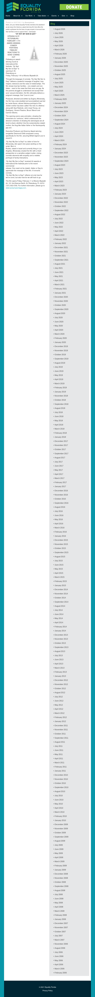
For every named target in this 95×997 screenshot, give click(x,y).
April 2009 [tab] (59, 857)
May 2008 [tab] (59, 903)
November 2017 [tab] (61, 445)
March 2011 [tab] (59, 763)
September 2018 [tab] (61, 404)
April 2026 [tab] (59, 46)
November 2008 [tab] (61, 878)
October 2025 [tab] (60, 70)
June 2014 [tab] (59, 614)
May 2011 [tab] (59, 754)
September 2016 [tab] (61, 503)
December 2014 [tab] (61, 589)
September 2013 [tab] (61, 647)
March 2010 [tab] (59, 812)
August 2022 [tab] (60, 214)
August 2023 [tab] (60, 165)
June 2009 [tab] (59, 849)
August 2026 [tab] (60, 29)
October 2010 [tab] (60, 783)
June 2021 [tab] (59, 272)
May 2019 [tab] (59, 375)
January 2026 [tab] (60, 58)
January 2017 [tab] (60, 486)
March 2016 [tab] (59, 528)
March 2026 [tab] (59, 50)
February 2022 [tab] (61, 239)
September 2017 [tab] (61, 454)
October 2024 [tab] (60, 116)
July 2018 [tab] (59, 412)
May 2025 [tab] (59, 87)
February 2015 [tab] (61, 581)
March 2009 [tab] (59, 861)
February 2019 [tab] (61, 388)
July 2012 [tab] (59, 697)
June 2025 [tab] (59, 83)
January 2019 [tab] (60, 392)
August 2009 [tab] (60, 841)
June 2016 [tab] (59, 515)
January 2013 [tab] (60, 676)
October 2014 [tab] (60, 598)
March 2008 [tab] (59, 911)
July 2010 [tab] (59, 796)
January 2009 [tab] (60, 870)
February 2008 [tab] (61, 915)
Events (53, 16)
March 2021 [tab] (59, 285)
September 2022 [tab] (61, 210)
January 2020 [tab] (60, 342)
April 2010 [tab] (59, 808)
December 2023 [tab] (61, 153)
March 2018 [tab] (59, 429)
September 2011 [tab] (61, 738)
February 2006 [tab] (61, 973)
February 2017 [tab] (61, 482)
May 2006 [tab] (59, 960)
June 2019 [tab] (59, 371)
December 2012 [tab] (61, 680)
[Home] (23, 7)
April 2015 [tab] (59, 573)
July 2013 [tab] (59, 655)
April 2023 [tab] (59, 181)
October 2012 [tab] (60, 688)
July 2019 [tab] (59, 367)
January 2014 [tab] (60, 631)
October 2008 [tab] (60, 882)
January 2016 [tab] (60, 536)
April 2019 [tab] (59, 379)
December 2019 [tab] (61, 346)
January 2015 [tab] (60, 585)
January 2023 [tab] (60, 194)
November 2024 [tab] (61, 111)
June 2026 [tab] (59, 37)
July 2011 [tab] (59, 746)
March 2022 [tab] (59, 235)
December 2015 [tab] (61, 540)
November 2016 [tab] (61, 495)
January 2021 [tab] (60, 293)
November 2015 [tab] (61, 544)
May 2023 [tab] (59, 177)
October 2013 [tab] (60, 643)
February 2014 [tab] (61, 627)
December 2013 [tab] (61, 635)
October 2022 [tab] (60, 206)
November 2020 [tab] (61, 301)
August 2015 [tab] (60, 557)
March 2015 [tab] (59, 577)
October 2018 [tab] (60, 400)
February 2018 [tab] (61, 433)
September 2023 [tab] (61, 161)
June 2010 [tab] (59, 800)
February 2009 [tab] (61, 866)
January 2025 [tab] (60, 103)
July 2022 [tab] (59, 219)
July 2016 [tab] (59, 511)
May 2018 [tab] (59, 421)
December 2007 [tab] (61, 923)
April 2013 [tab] (59, 664)
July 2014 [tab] (59, 610)
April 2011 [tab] (59, 759)
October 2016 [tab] (60, 499)
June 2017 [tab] (59, 466)
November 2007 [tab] (61, 927)
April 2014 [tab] (59, 622)
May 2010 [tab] (59, 804)
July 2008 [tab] (59, 894)
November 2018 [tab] (61, 396)
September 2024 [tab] (61, 120)
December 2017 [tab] (61, 441)
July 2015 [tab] (59, 561)
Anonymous (29, 22)
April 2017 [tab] (59, 474)
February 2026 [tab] (61, 54)
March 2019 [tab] (59, 384)
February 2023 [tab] (61, 190)
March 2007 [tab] (59, 940)
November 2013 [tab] (61, 639)
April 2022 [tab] (59, 231)
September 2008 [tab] (61, 886)
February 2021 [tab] (61, 289)
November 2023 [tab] (61, 157)
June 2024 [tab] (59, 132)
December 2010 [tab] (61, 775)
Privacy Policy (48, 990)
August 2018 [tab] (60, 408)
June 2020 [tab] (59, 322)
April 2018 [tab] (59, 425)
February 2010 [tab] (61, 816)
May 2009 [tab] (59, 853)
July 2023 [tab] (59, 169)
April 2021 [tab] (59, 280)
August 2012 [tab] (60, 693)
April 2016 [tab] (59, 524)
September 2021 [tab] (61, 260)
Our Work (28, 16)
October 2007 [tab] (60, 932)
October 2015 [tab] (60, 548)
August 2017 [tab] (60, 458)
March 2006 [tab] (59, 969)
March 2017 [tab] (59, 478)
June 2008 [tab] (59, 899)
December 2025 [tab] (61, 62)
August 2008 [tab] (60, 890)
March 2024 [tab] (59, 140)
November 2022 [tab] (61, 202)
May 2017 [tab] (59, 470)
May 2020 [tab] (59, 326)
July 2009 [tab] (59, 845)
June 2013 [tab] (59, 660)
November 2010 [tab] (61, 779)
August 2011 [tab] (60, 742)
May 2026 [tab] (59, 41)
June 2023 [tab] (59, 173)
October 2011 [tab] (60, 734)
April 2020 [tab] (59, 330)
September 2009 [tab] (61, 837)
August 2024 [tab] (60, 124)
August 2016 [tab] (60, 507)
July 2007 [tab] (59, 936)
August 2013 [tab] (60, 651)
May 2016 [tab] (59, 519)
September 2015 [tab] (61, 552)
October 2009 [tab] (60, 833)
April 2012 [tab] (59, 709)
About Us (16, 16)
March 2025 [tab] (59, 95)
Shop (72, 15)
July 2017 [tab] (59, 462)
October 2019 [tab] (60, 355)
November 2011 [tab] (61, 730)
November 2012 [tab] (61, 684)
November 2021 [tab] (61, 252)
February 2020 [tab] (61, 338)
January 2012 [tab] (60, 721)
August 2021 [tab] (60, 264)
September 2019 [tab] (61, 359)
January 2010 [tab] (60, 820)
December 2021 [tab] (61, 247)
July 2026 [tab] (59, 33)
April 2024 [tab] (59, 136)
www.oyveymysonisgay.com (16, 188)
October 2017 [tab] (60, 449)
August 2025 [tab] (60, 74)
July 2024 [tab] (59, 128)
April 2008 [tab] (59, 907)
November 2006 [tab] (61, 944)
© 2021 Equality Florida (47, 987)
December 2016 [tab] (61, 491)
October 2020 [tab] (60, 305)
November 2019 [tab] (61, 351)
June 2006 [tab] (59, 956)
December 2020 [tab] (61, 297)
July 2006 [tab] (59, 952)
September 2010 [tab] (61, 787)
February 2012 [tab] (61, 717)
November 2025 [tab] (61, 66)
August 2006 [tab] (60, 948)
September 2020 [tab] (61, 309)
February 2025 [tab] (61, 99)
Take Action (41, 16)
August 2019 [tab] (60, 363)
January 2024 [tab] (60, 149)
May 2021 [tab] (59, 276)
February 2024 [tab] (61, 144)
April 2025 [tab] (59, 91)
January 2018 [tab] (60, 437)
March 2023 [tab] (59, 186)
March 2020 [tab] (59, 334)
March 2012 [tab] (59, 713)
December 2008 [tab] (61, 874)
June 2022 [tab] (59, 223)
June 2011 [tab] (59, 750)
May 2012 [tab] (59, 705)
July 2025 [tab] (59, 79)
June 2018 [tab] (59, 416)
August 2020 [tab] (60, 313)
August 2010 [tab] (60, 791)
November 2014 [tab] (61, 594)
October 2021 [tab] (60, 256)
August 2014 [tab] (60, 606)
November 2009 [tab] (61, 829)
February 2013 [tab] (61, 672)
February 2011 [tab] (61, 767)
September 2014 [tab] (61, 602)
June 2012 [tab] (59, 701)
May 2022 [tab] (59, 227)
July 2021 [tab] (59, 268)
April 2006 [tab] (59, 965)
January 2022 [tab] (60, 243)
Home (8, 15)
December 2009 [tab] (61, 824)
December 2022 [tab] (61, 198)
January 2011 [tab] (60, 771)
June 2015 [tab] (59, 565)
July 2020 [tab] (59, 318)
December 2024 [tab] (61, 107)
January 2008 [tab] (60, 919)
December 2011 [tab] (61, 726)
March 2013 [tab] (59, 668)
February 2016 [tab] (61, 532)
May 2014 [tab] (59, 618)
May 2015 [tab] (59, 569)
